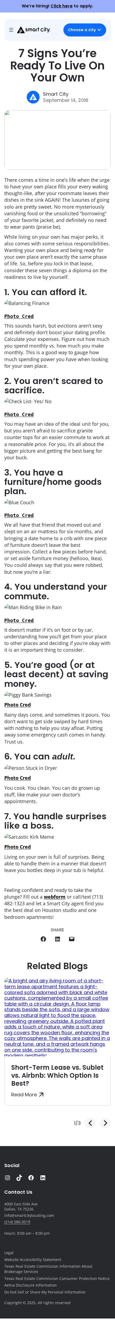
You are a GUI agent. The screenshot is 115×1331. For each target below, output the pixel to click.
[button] (90, 1123)
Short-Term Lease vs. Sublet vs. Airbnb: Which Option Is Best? (57, 1075)
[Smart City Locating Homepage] (33, 30)
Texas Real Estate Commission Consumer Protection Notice (57, 1278)
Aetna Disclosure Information (30, 1285)
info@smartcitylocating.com (29, 1215)
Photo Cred (19, 316)
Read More (24, 1094)
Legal (9, 1252)
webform (55, 897)
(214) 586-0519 (17, 1221)
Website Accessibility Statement (32, 1259)
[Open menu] (11, 30)
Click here (62, 6)
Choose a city (82, 29)
